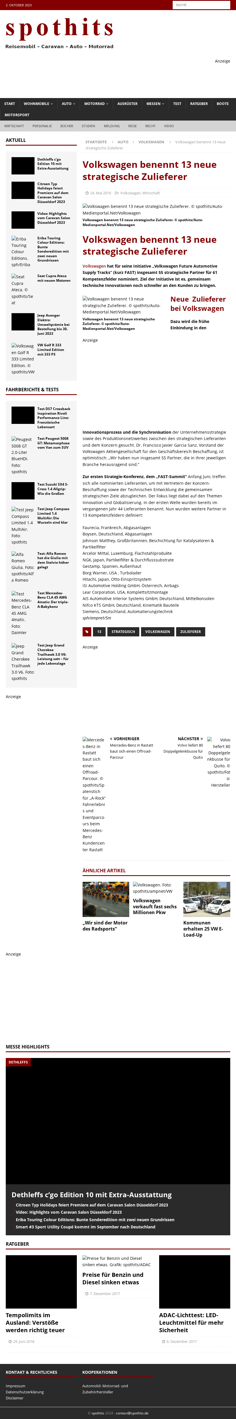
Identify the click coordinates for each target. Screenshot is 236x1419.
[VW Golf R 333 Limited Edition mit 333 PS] (23, 359)
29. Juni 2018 (23, 1341)
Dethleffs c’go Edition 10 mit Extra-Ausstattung (52, 164)
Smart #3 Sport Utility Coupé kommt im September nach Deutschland (85, 1227)
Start (9, 103)
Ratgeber (199, 103)
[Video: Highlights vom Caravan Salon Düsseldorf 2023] (23, 220)
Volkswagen (130, 193)
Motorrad (94, 103)
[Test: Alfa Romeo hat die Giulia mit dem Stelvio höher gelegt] (23, 567)
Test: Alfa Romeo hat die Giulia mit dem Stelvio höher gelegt (53, 560)
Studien (88, 126)
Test (177, 103)
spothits (98, 1413)
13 (99, 631)
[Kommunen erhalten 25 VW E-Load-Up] (206, 899)
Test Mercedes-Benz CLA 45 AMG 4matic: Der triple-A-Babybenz (52, 600)
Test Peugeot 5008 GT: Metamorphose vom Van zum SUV (53, 443)
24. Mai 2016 (100, 193)
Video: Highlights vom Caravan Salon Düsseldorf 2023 (53, 218)
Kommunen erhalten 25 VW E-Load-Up (203, 929)
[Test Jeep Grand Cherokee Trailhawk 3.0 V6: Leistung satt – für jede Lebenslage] (23, 662)
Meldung (112, 126)
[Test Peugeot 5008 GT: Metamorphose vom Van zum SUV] (23, 455)
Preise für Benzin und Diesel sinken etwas (113, 1278)
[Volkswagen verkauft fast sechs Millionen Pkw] (156, 888)
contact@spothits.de (132, 1413)
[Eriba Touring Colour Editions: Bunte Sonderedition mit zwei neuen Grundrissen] (23, 252)
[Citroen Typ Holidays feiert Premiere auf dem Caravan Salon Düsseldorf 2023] (23, 190)
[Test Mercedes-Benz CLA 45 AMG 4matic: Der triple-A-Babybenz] (23, 613)
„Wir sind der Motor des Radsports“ (105, 926)
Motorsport (17, 114)
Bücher (66, 126)
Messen (153, 103)
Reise (132, 126)
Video (169, 126)
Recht (150, 126)
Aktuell (16, 140)
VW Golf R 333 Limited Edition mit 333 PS (50, 349)
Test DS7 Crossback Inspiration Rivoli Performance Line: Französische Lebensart (53, 417)
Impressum (15, 1385)
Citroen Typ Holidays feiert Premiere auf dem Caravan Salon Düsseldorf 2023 (52, 192)
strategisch (123, 631)
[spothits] (57, 49)
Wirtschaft (14, 126)
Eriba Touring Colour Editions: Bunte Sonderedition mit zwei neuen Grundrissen (53, 249)
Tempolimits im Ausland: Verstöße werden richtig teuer (35, 1322)
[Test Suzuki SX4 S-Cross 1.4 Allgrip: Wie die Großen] (23, 490)
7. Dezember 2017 (105, 1293)
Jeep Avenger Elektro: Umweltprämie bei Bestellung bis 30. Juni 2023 (53, 324)
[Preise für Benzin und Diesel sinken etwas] (117, 1261)
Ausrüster (127, 103)
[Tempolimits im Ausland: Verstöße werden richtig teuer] (41, 1282)
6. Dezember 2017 (182, 1341)
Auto (67, 103)
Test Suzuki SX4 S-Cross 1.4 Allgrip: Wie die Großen (52, 489)
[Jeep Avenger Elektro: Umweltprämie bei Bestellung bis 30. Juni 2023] (23, 321)
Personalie (42, 126)
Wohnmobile (36, 103)
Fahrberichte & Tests (32, 389)
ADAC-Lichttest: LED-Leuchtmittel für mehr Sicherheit (191, 1322)
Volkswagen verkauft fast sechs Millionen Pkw (155, 906)
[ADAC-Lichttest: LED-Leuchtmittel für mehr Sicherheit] (194, 1282)
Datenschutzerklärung (25, 1391)
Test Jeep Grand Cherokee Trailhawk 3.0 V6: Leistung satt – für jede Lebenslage (52, 654)
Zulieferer (190, 631)
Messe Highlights (28, 1047)
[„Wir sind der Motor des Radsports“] (106, 899)
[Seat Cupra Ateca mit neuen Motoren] (23, 290)
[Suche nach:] (201, 4)
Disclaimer (14, 1398)
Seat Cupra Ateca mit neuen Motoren (54, 278)
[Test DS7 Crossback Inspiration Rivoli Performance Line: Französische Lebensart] (23, 415)
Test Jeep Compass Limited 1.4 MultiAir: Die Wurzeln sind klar (53, 515)
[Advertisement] (125, 77)
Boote (223, 103)
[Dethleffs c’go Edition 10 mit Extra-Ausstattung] (23, 165)
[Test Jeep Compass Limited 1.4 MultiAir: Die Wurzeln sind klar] (23, 526)
